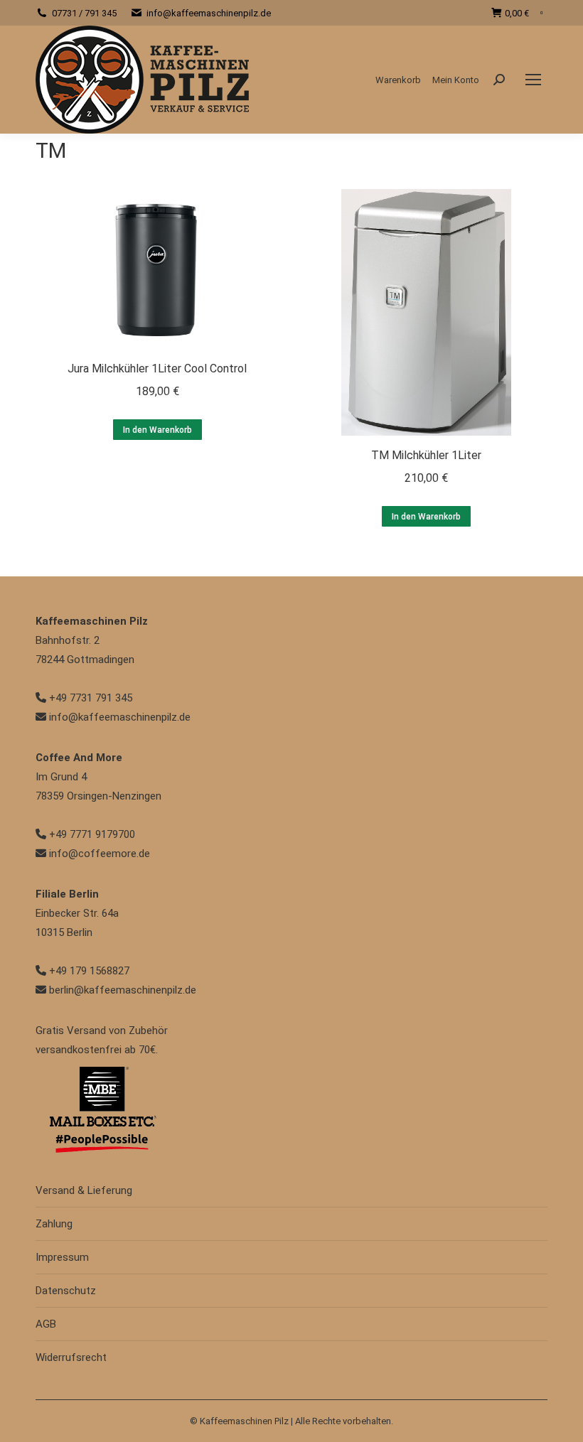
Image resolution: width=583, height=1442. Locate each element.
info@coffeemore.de (98, 853)
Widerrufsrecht (71, 1357)
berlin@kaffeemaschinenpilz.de (121, 990)
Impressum (62, 1257)
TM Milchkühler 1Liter (426, 455)
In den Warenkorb (157, 430)
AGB (46, 1324)
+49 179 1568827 (87, 970)
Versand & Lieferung (84, 1190)
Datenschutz (66, 1290)
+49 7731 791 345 (89, 698)
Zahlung (54, 1223)
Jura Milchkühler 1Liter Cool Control (157, 368)
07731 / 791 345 (84, 13)
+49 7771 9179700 (90, 834)
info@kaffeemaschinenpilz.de (208, 13)
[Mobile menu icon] (533, 79)
